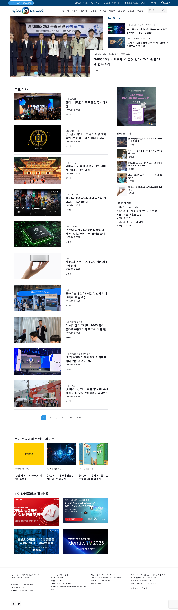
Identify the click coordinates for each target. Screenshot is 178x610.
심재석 (65, 10)
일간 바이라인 (83, 3)
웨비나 (146, 3)
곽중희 (112, 10)
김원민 (130, 10)
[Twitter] (19, 603)
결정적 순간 (125, 225)
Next (79, 418)
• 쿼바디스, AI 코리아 (128, 207)
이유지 (75, 10)
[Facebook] (13, 603)
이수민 (102, 10)
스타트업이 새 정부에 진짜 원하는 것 (138, 210)
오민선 (140, 10)
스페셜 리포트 (132, 3)
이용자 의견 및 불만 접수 (141, 588)
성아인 (84, 10)
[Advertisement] (140, 258)
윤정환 (121, 10)
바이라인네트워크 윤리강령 (22, 584)
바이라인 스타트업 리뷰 (131, 222)
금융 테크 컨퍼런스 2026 (21, 3)
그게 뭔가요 (125, 218)
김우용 (93, 10)
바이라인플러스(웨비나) (31, 493)
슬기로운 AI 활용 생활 (130, 214)
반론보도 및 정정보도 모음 (22, 590)
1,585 (72, 418)
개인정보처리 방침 (18, 587)
